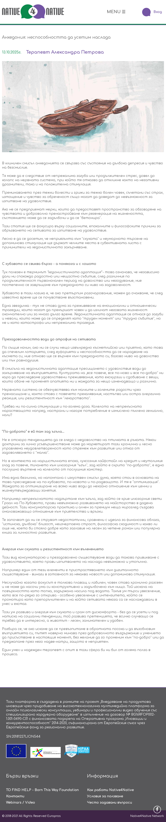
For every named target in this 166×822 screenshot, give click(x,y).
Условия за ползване (105, 796)
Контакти (15, 796)
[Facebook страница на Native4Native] (157, 809)
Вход (157, 12)
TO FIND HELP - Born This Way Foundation (42, 790)
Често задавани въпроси (109, 802)
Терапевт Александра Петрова (65, 52)
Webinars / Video (20, 802)
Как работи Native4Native (110, 790)
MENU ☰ (116, 12)
